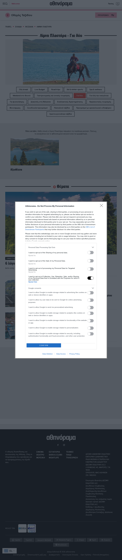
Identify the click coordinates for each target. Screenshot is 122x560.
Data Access (61, 354)
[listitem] (61, 247)
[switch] (90, 252)
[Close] (102, 206)
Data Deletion (47, 354)
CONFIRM (43, 345)
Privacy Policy (74, 354)
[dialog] (61, 280)
